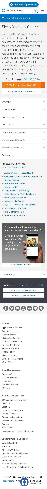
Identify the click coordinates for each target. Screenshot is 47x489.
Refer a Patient (8, 352)
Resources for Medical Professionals (18, 431)
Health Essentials (9, 377)
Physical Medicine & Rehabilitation (19, 204)
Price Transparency (10, 348)
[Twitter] (11, 309)
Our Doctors (7, 124)
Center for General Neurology (17, 190)
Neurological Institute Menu (17, 18)
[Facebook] (5, 309)
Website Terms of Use (11, 456)
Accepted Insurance (10, 331)
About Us (6, 403)
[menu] (42, 11)
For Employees (8, 427)
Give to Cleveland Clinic (12, 341)
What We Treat (9, 109)
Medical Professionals (12, 147)
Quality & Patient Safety (12, 410)
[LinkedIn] (29, 309)
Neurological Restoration (15, 197)
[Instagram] (23, 309)
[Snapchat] (41, 309)
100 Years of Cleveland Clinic (14, 400)
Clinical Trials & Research (13, 140)
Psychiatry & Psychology (15, 208)
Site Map (6, 446)
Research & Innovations (12, 417)
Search (36, 11)
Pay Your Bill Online (10, 345)
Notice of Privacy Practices (14, 463)
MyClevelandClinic (10, 384)
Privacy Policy (8, 460)
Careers (5, 424)
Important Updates (23, 4)
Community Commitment (12, 420)
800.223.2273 (8, 481)
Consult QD (7, 374)
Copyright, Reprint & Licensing (15, 453)
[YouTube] (17, 309)
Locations (6, 407)
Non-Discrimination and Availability (17, 467)
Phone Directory (9, 355)
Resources (6, 155)
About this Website (10, 450)
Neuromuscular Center (14, 201)
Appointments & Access (12, 327)
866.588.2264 (33, 79)
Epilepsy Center (11, 187)
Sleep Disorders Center (14, 211)
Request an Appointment (22, 91)
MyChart (6, 388)
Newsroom (6, 381)
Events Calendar (9, 334)
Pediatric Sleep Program (13, 117)
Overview (6, 101)
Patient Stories (8, 274)
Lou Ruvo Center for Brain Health (18, 172)
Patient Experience (10, 413)
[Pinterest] (35, 309)
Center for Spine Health (14, 215)
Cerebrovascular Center (14, 183)
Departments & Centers (13, 167)
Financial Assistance (11, 338)
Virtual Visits (7, 362)
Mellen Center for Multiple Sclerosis (20, 194)
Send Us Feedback (9, 443)
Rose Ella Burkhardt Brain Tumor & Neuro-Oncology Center (23, 178)
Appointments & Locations (22, 85)
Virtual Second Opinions (12, 359)
